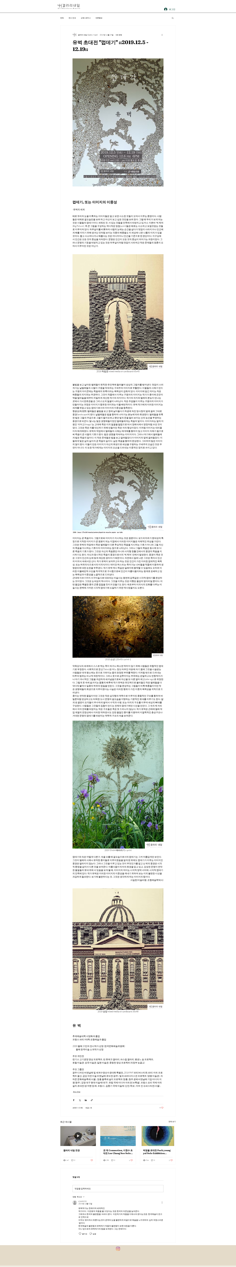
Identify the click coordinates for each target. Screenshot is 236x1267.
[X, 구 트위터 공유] (80, 1100)
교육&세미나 (86, 18)
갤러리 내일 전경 (71, 1150)
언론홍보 (99, 18)
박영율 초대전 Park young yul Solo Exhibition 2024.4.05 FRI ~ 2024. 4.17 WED (157, 1152)
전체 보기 (172, 1121)
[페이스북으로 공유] (74, 1100)
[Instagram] (118, 1249)
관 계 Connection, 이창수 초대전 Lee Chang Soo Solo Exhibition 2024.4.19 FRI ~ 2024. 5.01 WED (118, 1152)
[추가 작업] (162, 34)
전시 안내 (72, 18)
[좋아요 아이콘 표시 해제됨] (80, 1233)
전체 (62, 18)
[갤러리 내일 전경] (78, 1136)
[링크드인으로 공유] (86, 1100)
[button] (172, 18)
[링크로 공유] (92, 1100)
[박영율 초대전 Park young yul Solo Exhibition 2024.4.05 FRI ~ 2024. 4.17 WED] (158, 1136)
